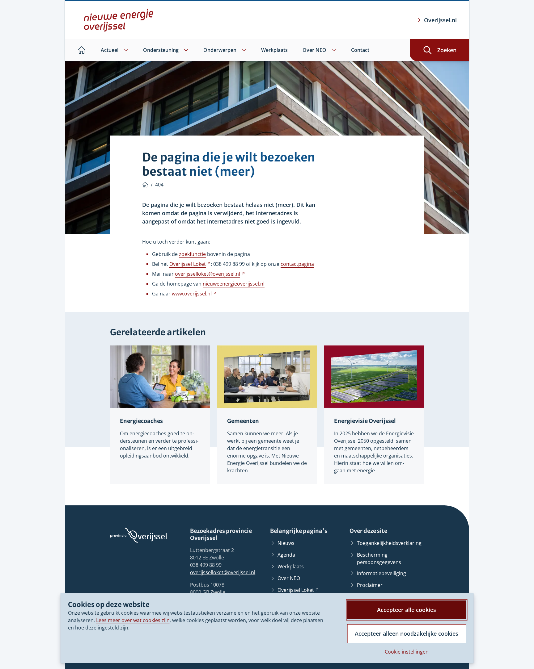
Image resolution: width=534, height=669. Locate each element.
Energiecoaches (141, 421)
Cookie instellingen (407, 651)
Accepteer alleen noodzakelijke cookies (406, 633)
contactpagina (297, 264)
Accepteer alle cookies (406, 609)
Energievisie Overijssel (365, 421)
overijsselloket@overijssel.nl (222, 572)
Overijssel (190, 264)
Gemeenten (243, 421)
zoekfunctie (192, 254)
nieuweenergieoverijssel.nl (234, 283)
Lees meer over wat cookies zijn (133, 620)
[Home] (145, 185)
